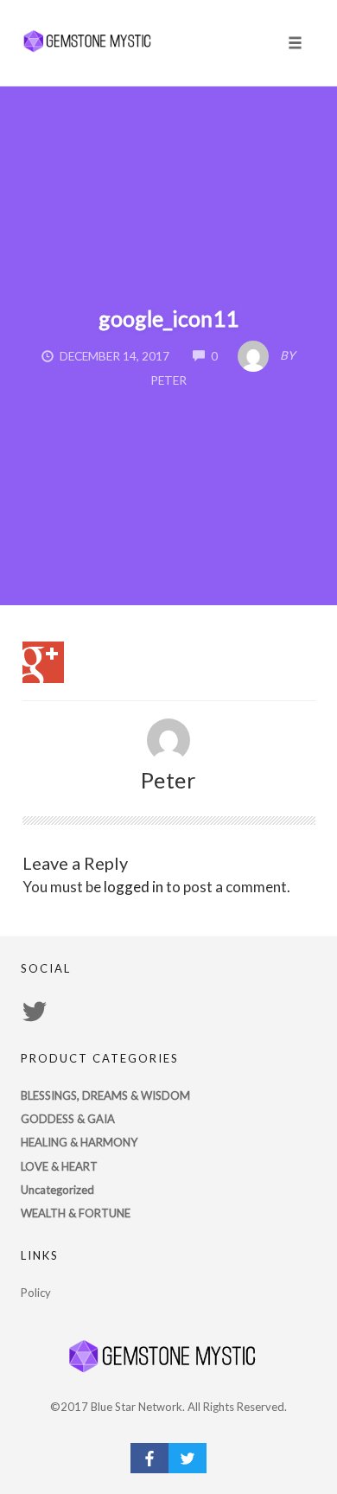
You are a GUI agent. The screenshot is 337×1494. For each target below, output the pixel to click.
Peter (169, 780)
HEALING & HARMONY (79, 1142)
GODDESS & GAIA (68, 1119)
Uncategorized (57, 1190)
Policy (36, 1292)
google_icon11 (168, 318)
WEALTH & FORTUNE (75, 1213)
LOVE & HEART (59, 1166)
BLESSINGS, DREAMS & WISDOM (105, 1095)
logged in (133, 887)
